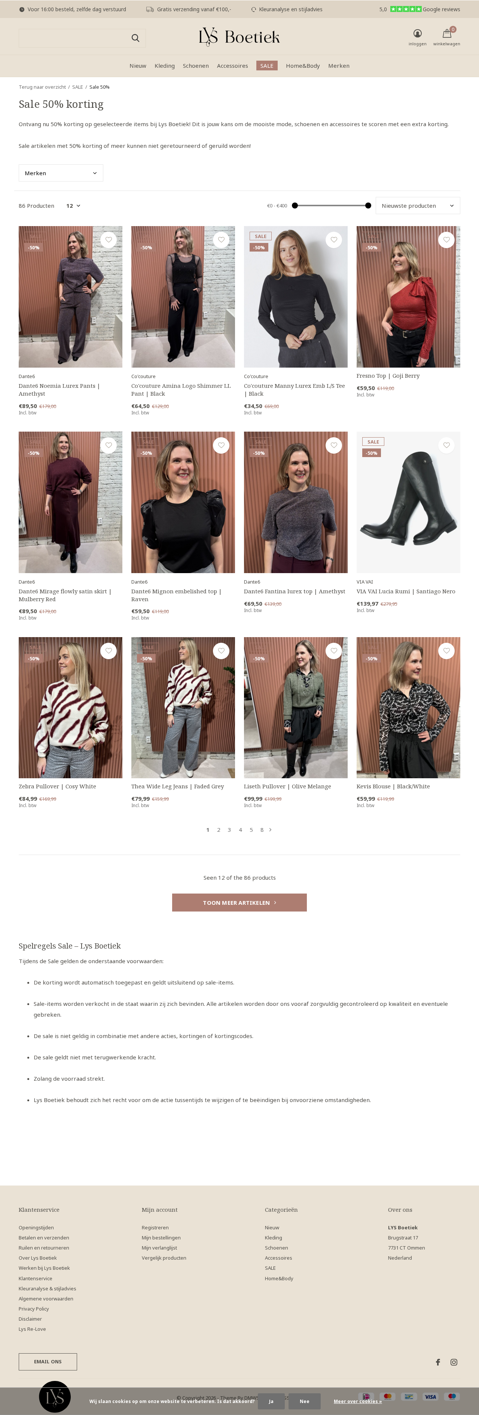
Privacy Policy (34, 1308)
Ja (271, 1401)
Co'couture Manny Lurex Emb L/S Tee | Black (294, 389)
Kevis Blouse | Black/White (393, 786)
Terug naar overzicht (42, 86)
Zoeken (135, 38)
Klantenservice (35, 1278)
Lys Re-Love (32, 1329)
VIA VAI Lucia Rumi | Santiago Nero (406, 591)
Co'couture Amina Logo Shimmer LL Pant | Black (181, 389)
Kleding (165, 65)
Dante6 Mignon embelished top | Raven (176, 595)
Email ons (48, 1361)
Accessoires (232, 65)
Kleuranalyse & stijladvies (47, 1288)
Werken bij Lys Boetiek (44, 1268)
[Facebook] (438, 1362)
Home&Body (303, 65)
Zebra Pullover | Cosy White (57, 786)
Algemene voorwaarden (46, 1298)
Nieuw (137, 65)
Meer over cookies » (358, 1401)
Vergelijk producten (164, 1257)
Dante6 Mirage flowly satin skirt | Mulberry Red (65, 595)
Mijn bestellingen (161, 1237)
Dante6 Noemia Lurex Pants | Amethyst (59, 389)
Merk (35, 173)
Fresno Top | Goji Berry (388, 375)
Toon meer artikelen (237, 902)
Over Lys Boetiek (38, 1257)
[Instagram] (454, 1362)
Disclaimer (30, 1318)
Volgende (270, 829)
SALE (267, 65)
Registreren (155, 1227)
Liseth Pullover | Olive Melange (287, 786)
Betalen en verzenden (44, 1237)
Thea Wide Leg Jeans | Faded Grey (177, 786)
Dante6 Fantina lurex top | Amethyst (294, 591)
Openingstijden (36, 1227)
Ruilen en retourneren (44, 1247)
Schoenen (196, 65)
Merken (339, 65)
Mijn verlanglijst (159, 1247)
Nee (304, 1401)
